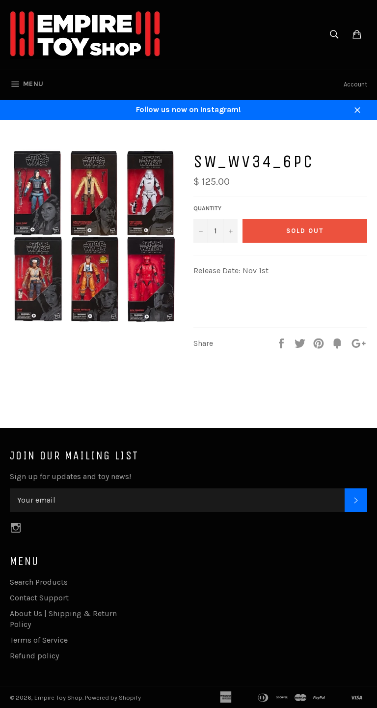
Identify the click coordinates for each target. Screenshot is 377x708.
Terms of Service (39, 640)
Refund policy (34, 655)
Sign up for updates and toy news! (70, 476)
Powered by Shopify (113, 697)
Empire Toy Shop (58, 697)
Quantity (207, 208)
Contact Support (39, 597)
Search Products (39, 582)
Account (355, 84)
